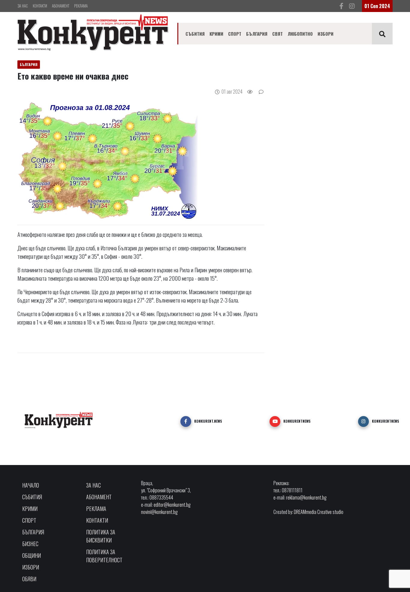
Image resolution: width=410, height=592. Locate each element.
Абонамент (60, 6)
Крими (216, 33)
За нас (22, 6)
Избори (325, 33)
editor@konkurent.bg (172, 504)
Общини (31, 555)
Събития (195, 33)
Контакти (40, 6)
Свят (277, 33)
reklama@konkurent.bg (306, 497)
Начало (30, 485)
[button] (185, 421)
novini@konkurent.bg (159, 511)
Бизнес (30, 544)
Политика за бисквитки (100, 536)
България (256, 33)
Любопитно (300, 33)
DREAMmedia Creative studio (318, 511)
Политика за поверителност (104, 556)
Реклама (81, 6)
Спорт (234, 33)
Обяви (29, 579)
